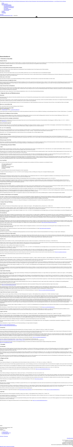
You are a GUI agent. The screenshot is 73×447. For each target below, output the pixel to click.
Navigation (1, 14)
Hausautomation (6, 10)
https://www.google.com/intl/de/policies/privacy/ (7, 324)
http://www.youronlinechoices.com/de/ (6, 342)
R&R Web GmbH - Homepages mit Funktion (7, 446)
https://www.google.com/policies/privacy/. (53, 389)
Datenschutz (4, 12)
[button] (36, 41)
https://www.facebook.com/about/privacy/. (39, 337)
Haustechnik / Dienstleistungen (9, 7)
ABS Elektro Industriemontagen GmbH (6, 15)
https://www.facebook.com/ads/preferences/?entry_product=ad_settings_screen (12, 339)
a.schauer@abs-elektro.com (15, 109)
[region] (36, 49)
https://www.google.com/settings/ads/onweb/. (9, 284)
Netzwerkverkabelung (7, 9)
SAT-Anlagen (6, 8)
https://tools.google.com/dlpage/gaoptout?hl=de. (49, 222)
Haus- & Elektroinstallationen (6, 4)
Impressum (1, 436)
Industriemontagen (5, 3)
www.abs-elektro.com (5, 433)
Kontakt (3, 11)
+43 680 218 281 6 (5, 431)
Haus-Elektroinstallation (8, 5)
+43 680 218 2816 (4, 109)
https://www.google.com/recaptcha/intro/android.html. (8, 325)
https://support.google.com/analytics (45, 228)
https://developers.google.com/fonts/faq (25, 389)
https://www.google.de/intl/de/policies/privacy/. (40, 400)
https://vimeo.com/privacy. (39, 378)
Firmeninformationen (70, 438)
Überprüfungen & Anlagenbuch (9, 6)
